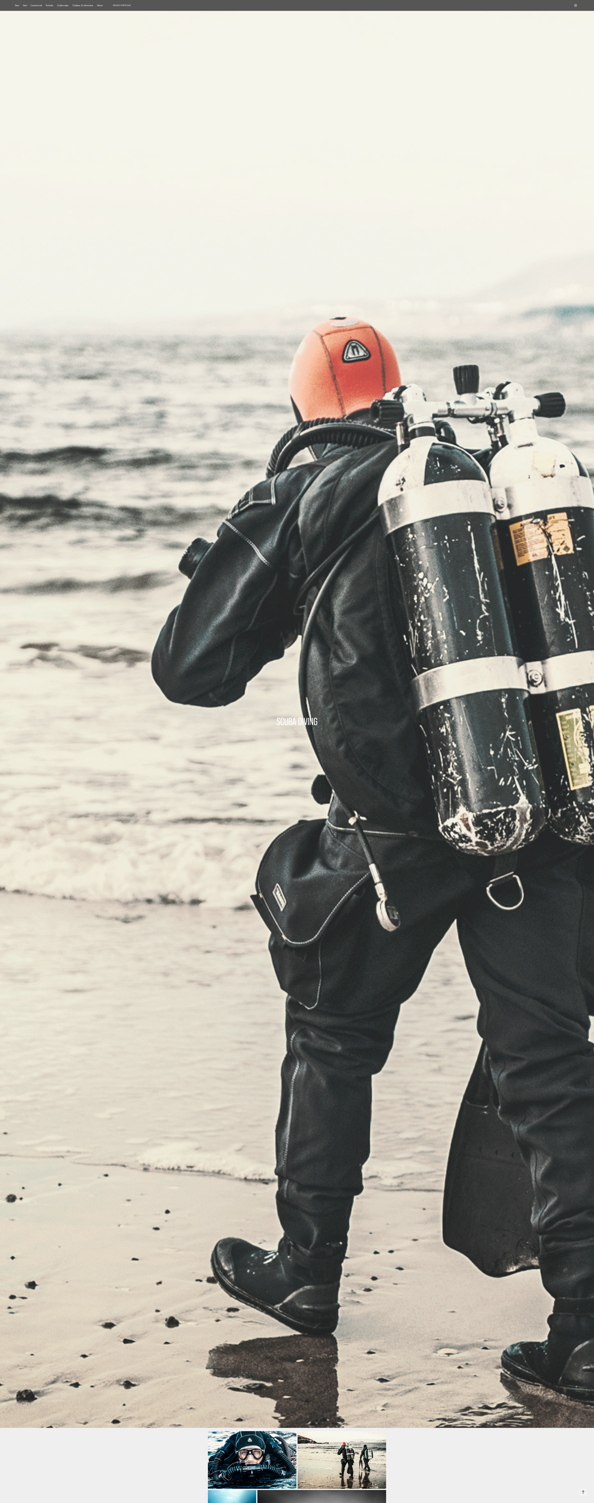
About (100, 5)
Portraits (49, 5)
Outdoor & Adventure (82, 5)
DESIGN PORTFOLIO (122, 5)
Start (17, 5)
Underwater (63, 5)
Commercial (36, 5)
